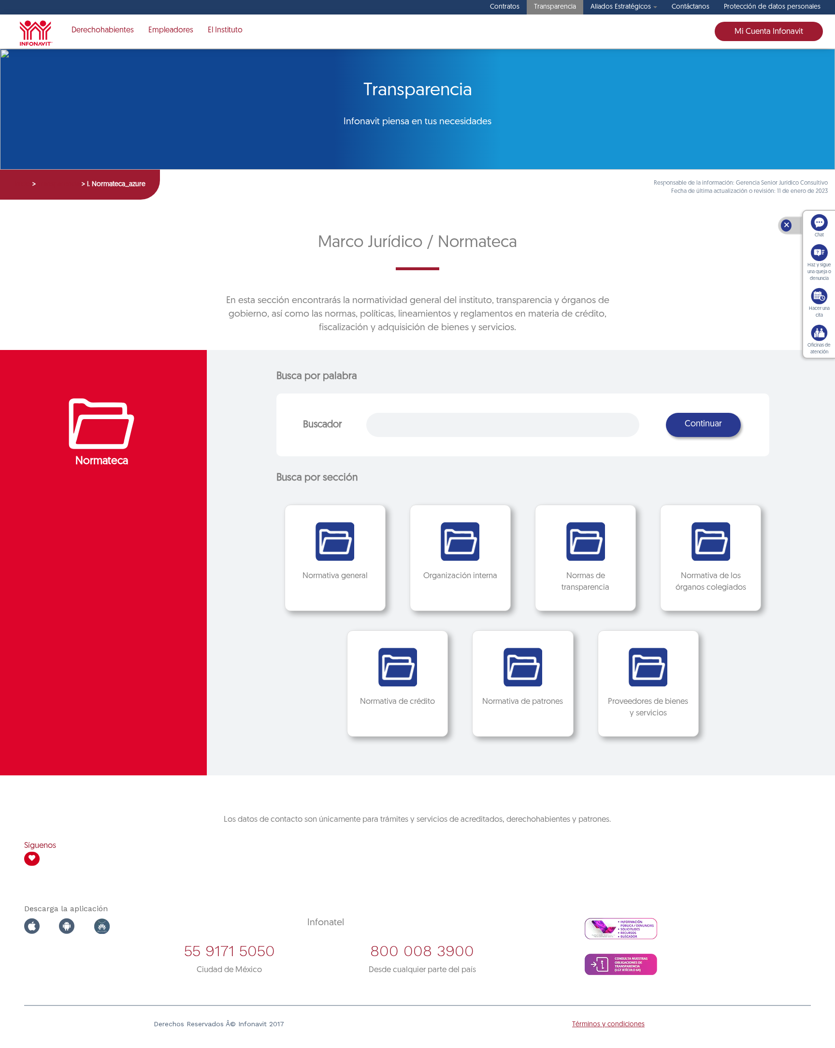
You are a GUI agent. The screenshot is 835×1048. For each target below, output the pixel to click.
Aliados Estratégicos (620, 7)
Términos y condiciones (608, 1024)
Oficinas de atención (819, 348)
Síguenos (40, 846)
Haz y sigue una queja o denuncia (819, 272)
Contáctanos (690, 7)
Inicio (22, 184)
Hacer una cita (819, 312)
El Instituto (225, 30)
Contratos (504, 7)
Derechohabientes (103, 30)
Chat (819, 235)
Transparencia (555, 7)
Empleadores (170, 30)
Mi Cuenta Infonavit (768, 32)
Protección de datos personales (772, 7)
